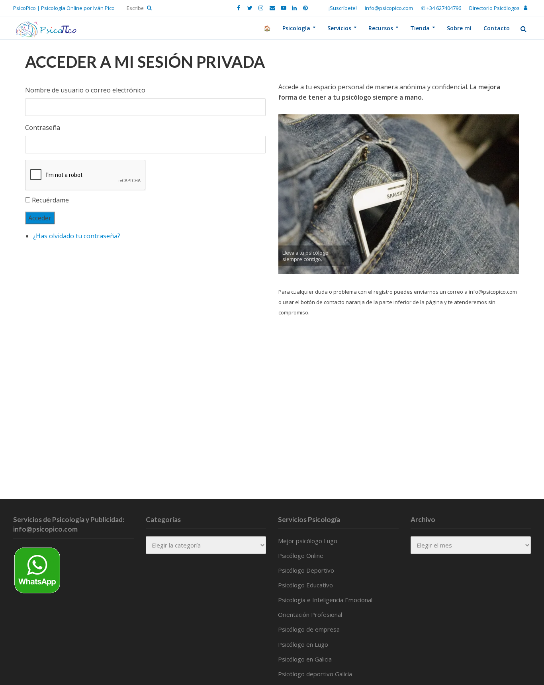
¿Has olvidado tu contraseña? (76, 236)
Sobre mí (459, 28)
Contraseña (42, 127)
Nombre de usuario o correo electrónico (85, 90)
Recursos (380, 28)
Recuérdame (50, 200)
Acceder (39, 218)
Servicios (339, 28)
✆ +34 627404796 (441, 8)
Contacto (496, 28)
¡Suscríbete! (343, 8)
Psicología (296, 28)
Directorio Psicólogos (494, 8)
